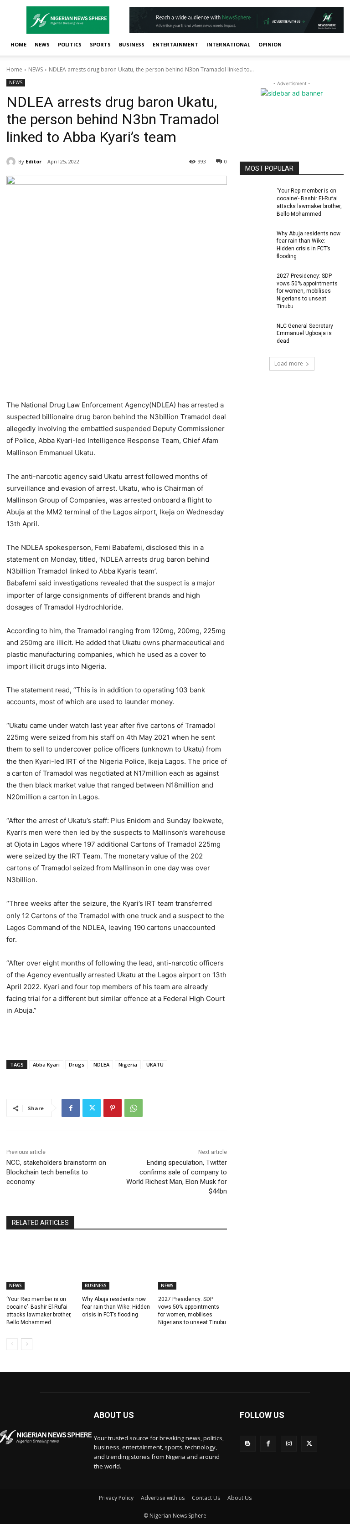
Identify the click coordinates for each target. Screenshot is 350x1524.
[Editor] (12, 161)
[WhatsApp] (133, 1108)
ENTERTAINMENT (175, 44)
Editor (33, 161)
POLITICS (70, 44)
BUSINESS (131, 44)
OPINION (270, 44)
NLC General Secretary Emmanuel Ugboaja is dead (305, 334)
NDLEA (101, 1064)
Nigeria (127, 1064)
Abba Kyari (46, 1064)
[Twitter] (91, 1108)
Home (14, 69)
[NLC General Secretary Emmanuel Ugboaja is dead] (255, 333)
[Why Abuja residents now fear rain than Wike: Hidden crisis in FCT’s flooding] (116, 1265)
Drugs (76, 1064)
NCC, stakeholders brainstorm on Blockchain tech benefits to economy (56, 1172)
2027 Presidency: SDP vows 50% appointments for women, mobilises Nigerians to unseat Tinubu (307, 291)
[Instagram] (289, 1444)
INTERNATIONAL (228, 44)
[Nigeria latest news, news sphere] (43, 1437)
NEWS (42, 44)
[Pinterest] (112, 1108)
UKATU (155, 1064)
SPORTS (100, 44)
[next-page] (26, 1344)
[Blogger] (248, 1444)
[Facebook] (71, 1108)
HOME (18, 44)
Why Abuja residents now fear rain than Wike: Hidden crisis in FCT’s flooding (116, 1307)
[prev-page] (12, 1344)
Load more (288, 363)
